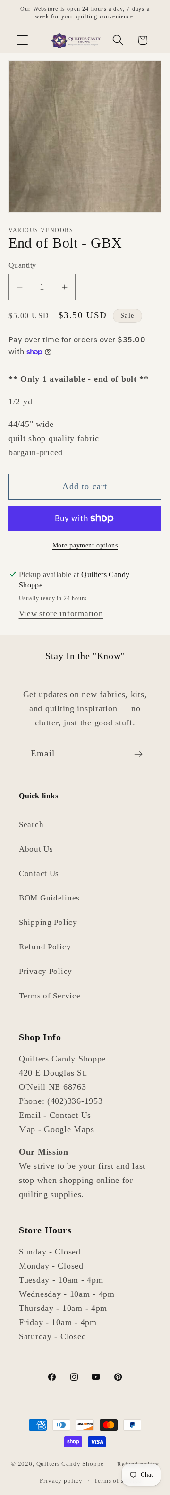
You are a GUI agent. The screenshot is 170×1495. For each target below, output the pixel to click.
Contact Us (39, 873)
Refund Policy (45, 946)
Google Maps (69, 1129)
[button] (22, 40)
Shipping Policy (48, 922)
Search (31, 824)
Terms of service (117, 1480)
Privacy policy (61, 1480)
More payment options (85, 545)
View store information (61, 613)
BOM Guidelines (49, 897)
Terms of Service (50, 995)
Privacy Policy (45, 971)
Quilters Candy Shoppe (70, 1464)
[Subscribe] (138, 754)
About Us (36, 848)
